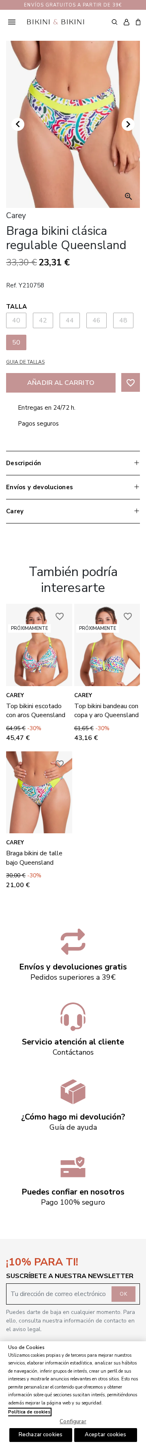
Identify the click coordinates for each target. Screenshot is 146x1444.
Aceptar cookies (106, 1434)
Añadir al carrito (60, 382)
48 (123, 320)
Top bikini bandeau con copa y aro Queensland (106, 711)
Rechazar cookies (40, 1434)
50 (16, 342)
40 (16, 320)
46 (96, 320)
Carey (15, 695)
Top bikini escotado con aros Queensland (35, 711)
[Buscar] (114, 21)
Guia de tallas (25, 362)
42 (43, 320)
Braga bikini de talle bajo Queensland (34, 858)
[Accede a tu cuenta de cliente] (126, 22)
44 (70, 320)
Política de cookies (29, 1412)
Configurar (73, 1421)
